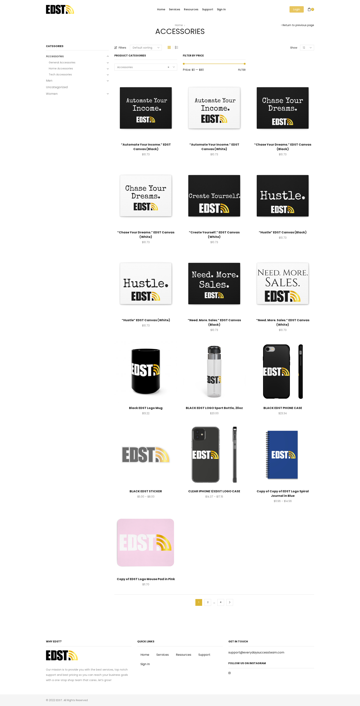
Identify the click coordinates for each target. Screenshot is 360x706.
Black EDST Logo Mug (146, 408)
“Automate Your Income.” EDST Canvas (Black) (146, 146)
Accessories (55, 56)
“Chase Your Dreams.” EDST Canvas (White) (145, 234)
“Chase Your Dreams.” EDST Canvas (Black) (282, 146)
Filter (242, 70)
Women (52, 94)
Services (174, 9)
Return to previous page (298, 25)
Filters (122, 48)
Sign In (221, 9)
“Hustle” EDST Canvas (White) (146, 320)
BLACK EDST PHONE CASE (282, 408)
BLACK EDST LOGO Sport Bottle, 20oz (214, 408)
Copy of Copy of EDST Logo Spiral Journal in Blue (283, 493)
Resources (191, 9)
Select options (142, 109)
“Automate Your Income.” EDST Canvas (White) (214, 146)
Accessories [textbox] (143, 67)
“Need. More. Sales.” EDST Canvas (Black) (214, 322)
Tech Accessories (60, 74)
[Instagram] (229, 673)
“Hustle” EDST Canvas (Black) (283, 232)
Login (296, 9)
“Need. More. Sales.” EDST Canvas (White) (282, 322)
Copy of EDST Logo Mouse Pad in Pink (146, 579)
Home (161, 9)
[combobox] (145, 67)
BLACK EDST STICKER (146, 491)
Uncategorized (57, 87)
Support (207, 9)
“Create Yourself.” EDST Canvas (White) (214, 234)
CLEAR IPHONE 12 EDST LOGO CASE (214, 491)
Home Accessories (61, 68)
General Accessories (62, 62)
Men (49, 80)
